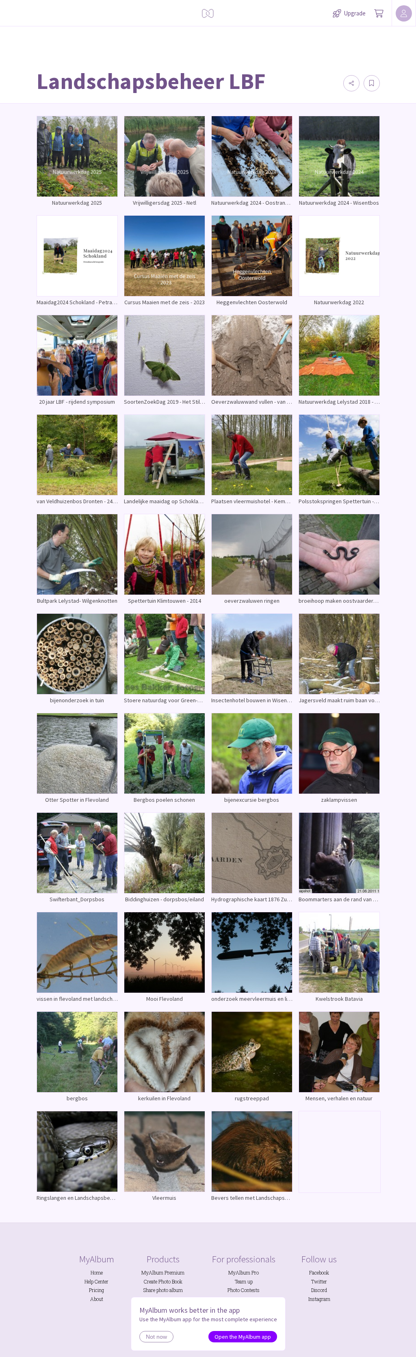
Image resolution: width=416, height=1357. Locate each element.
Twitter (319, 1281)
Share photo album (163, 1290)
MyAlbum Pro (243, 1272)
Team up (244, 1281)
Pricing (96, 1290)
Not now (156, 1336)
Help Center (96, 1281)
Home (97, 1272)
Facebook (319, 1272)
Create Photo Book (163, 1281)
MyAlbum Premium (162, 1272)
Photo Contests (244, 1290)
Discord (319, 1290)
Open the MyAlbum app (242, 1336)
